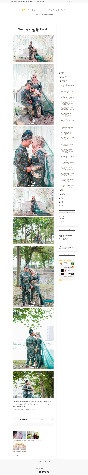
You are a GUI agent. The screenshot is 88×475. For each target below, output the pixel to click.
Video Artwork (61, 219)
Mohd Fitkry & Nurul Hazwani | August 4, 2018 (66, 165)
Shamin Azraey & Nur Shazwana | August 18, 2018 (67, 123)
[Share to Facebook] (17, 412)
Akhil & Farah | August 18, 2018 (66, 134)
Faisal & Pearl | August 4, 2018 (66, 175)
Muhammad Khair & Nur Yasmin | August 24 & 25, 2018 (67, 104)
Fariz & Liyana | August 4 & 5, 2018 (67, 169)
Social (46, 1)
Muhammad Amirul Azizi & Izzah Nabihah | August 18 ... (67, 128)
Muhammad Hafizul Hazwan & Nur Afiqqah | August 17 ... (67, 138)
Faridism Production (49, 468)
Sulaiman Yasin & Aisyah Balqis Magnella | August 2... (66, 88)
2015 (61, 201)
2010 (61, 205)
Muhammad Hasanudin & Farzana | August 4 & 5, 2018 (67, 174)
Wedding (17, 409)
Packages (30, 1)
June (62, 190)
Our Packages (61, 221)
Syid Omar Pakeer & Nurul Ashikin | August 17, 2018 (67, 145)
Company (11, 1)
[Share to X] (21, 412)
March (62, 194)
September (63, 80)
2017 (61, 198)
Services (15, 1)
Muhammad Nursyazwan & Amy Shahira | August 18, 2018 (67, 130)
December (63, 76)
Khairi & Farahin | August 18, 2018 (67, 136)
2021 (61, 70)
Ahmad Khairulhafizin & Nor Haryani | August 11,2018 (67, 147)
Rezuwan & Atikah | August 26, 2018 (67, 97)
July (62, 189)
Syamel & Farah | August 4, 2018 (67, 184)
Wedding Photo (22, 409)
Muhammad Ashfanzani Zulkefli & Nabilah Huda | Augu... (67, 111)
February (63, 195)
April (62, 193)
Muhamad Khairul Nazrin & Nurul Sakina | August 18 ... (67, 118)
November (63, 77)
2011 (61, 203)
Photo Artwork (61, 218)
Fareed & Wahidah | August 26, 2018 (67, 90)
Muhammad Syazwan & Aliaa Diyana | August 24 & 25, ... (68, 102)
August (62, 81)
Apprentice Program (40, 1)
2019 (61, 73)
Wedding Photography (30, 409)
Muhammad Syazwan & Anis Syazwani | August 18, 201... (66, 133)
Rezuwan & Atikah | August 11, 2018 (67, 156)
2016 (61, 199)
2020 (61, 72)
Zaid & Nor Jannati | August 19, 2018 (67, 109)
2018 (61, 74)
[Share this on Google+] (24, 412)
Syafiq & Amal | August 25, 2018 (67, 91)
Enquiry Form (61, 222)
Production (25, 1)
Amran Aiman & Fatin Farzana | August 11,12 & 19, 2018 (66, 158)
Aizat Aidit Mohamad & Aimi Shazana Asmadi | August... (67, 180)
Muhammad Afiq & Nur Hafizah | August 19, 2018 (67, 114)
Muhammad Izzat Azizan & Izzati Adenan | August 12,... (67, 150)
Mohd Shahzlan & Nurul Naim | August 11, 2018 (66, 154)
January (62, 197)
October (63, 78)
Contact (34, 1)
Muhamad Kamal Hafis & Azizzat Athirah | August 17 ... (67, 140)
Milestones (20, 1)
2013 (61, 202)
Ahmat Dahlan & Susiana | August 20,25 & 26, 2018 (67, 93)
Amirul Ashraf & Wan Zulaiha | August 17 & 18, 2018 (66, 143)
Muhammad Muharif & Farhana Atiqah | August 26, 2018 (67, 83)
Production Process (62, 216)
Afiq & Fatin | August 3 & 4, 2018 (66, 187)
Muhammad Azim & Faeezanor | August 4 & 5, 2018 (67, 182)
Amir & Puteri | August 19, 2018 (66, 105)
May (62, 191)
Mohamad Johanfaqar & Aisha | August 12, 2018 (67, 152)
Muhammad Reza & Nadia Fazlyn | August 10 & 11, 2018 (67, 163)
